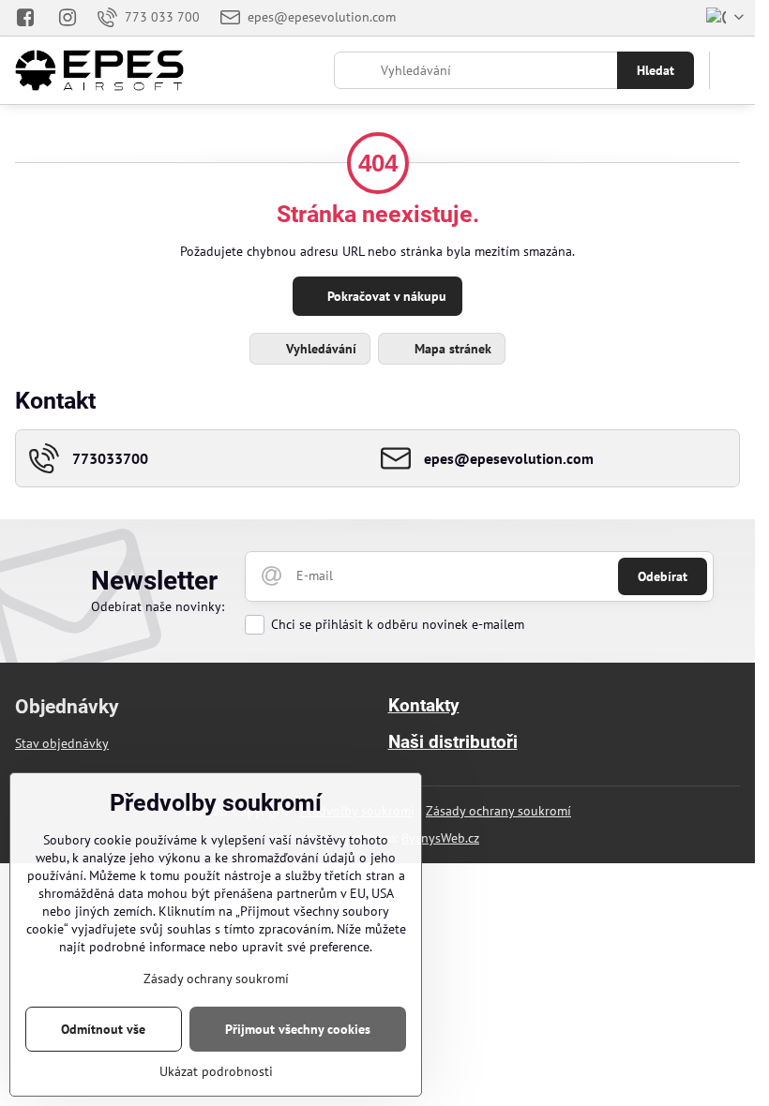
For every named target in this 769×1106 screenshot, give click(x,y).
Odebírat (662, 576)
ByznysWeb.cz (440, 838)
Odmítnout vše (103, 1029)
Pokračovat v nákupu (385, 296)
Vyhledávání (319, 348)
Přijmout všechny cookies (297, 1029)
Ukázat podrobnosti (216, 1071)
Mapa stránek (451, 348)
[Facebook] (30, 18)
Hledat (655, 70)
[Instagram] (67, 18)
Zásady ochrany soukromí (498, 810)
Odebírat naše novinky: (157, 606)
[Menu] (732, 70)
